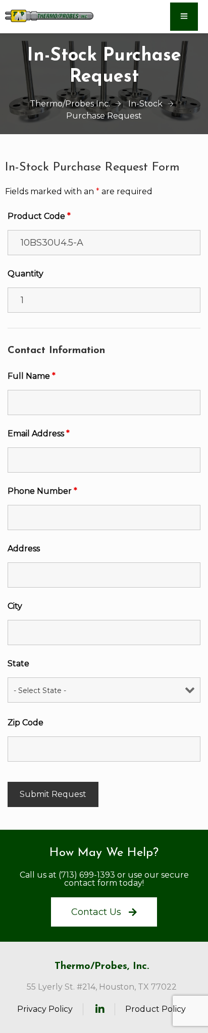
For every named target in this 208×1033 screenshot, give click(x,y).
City (15, 606)
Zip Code (25, 722)
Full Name (32, 376)
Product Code (39, 216)
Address (24, 548)
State (18, 663)
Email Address (39, 433)
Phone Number (42, 491)
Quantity (25, 273)
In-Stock (145, 103)
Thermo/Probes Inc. (70, 103)
